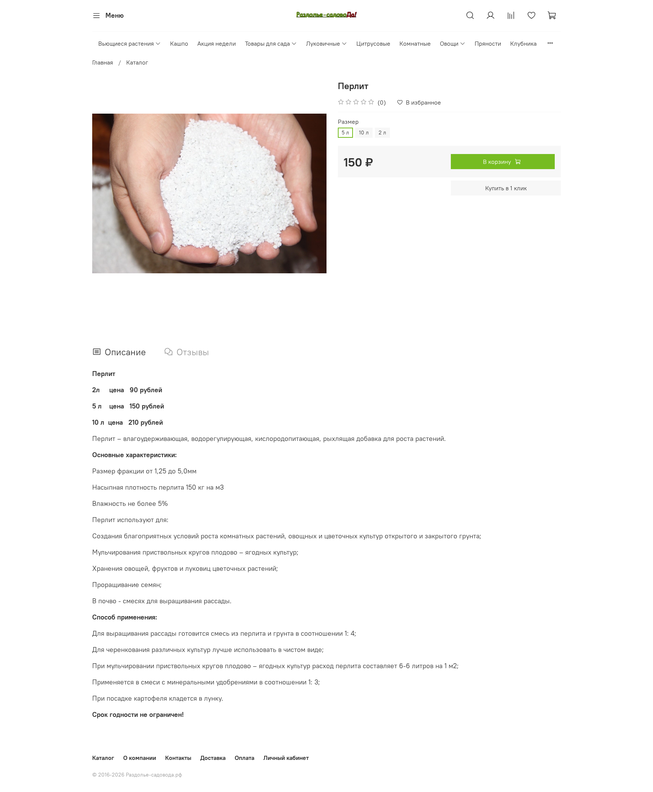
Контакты (178, 757)
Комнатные (415, 43)
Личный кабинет (286, 757)
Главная (102, 62)
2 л (382, 132)
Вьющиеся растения (126, 43)
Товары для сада (267, 43)
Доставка (213, 757)
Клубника (523, 43)
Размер (348, 121)
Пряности (488, 43)
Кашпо (179, 43)
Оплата (244, 757)
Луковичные (323, 43)
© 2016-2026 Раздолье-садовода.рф (137, 774)
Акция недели (216, 43)
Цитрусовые (373, 43)
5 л (345, 132)
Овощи (449, 43)
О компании (139, 757)
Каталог (137, 62)
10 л (364, 132)
